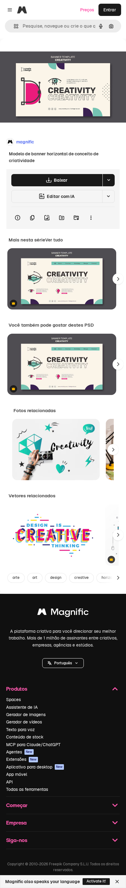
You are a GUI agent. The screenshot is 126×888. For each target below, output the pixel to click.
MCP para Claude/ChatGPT (33, 744)
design (55, 577)
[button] (63, 663)
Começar (17, 805)
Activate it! (96, 881)
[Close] (117, 881)
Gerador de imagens (26, 714)
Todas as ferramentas (27, 789)
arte (16, 577)
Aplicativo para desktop (34, 767)
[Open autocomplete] (13, 26)
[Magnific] (63, 613)
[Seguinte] (118, 278)
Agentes (19, 752)
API (9, 782)
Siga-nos (16, 840)
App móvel (16, 774)
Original (39, 52)
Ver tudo (54, 240)
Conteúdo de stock (24, 737)
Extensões (21, 759)
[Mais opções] (91, 218)
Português (63, 663)
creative (81, 577)
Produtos (16, 688)
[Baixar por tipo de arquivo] (108, 180)
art (34, 577)
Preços (87, 10)
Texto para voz (20, 729)
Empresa (16, 822)
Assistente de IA (22, 707)
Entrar (109, 10)
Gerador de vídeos (24, 722)
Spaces (13, 699)
